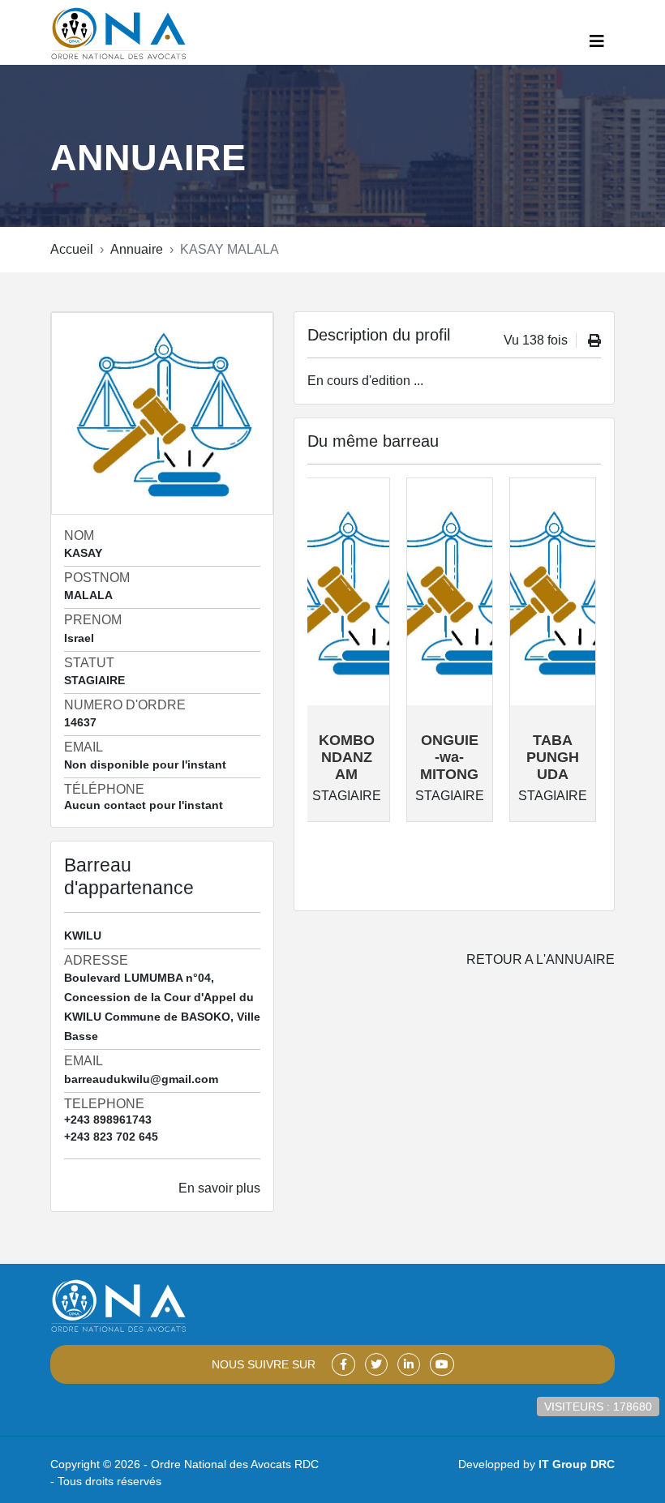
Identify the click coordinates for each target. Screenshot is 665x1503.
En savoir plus (219, 1188)
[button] (597, 41)
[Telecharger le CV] (594, 341)
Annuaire (136, 249)
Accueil (71, 249)
